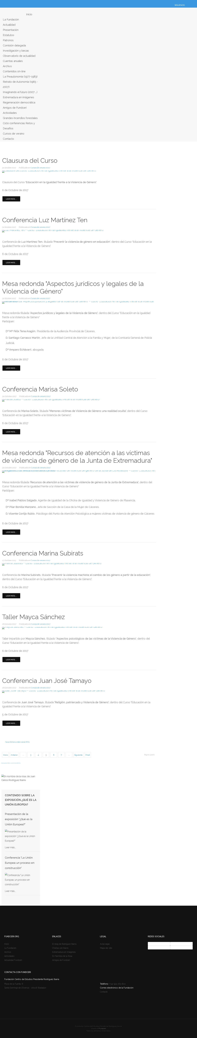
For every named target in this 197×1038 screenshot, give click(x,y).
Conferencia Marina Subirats (42, 553)
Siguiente (78, 755)
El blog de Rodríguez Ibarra (64, 944)
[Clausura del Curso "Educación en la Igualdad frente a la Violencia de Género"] (79, 172)
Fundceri (102, 1028)
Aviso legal (105, 944)
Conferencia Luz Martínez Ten (44, 220)
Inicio (29, 14)
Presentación (10, 29)
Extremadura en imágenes (18, 97)
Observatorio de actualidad (19, 55)
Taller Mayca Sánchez (33, 617)
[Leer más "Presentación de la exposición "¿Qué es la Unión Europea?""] (21, 836)
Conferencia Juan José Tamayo (46, 680)
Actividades (10, 112)
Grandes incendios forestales (20, 118)
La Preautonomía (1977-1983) (20, 76)
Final (88, 755)
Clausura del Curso (29, 160)
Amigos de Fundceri (15, 107)
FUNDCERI (11, 12)
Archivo (7, 66)
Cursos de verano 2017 (40, 168)
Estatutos (8, 35)
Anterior (14, 755)
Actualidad (9, 24)
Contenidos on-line (14, 71)
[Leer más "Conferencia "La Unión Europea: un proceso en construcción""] (21, 879)
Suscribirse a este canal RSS (17, 742)
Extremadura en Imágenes (64, 952)
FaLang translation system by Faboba (10, 763)
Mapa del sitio (106, 948)
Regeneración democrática (19, 102)
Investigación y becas (16, 50)
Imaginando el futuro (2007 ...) (20, 92)
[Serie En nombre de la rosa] (20, 780)
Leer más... (10, 847)
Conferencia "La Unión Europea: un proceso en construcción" (19, 863)
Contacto (8, 138)
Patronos (8, 40)
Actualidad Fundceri (13, 960)
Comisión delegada (14, 45)
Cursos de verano (13, 133)
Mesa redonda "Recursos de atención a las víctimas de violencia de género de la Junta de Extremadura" (77, 456)
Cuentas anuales (13, 60)
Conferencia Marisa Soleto (40, 389)
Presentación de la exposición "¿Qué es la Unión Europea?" (18, 819)
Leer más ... (11, 199)
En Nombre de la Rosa (62, 956)
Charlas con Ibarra (60, 948)
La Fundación (11, 19)
